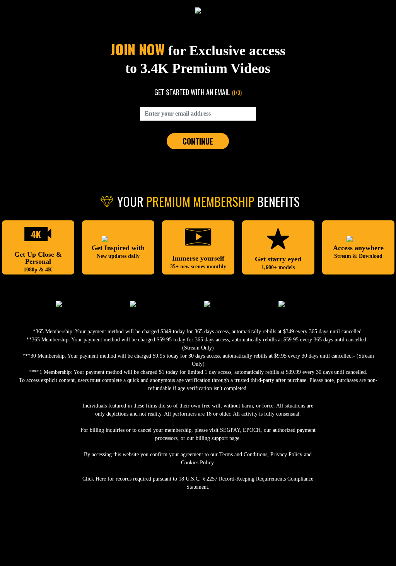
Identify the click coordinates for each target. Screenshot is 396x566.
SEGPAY (230, 430)
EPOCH (252, 430)
